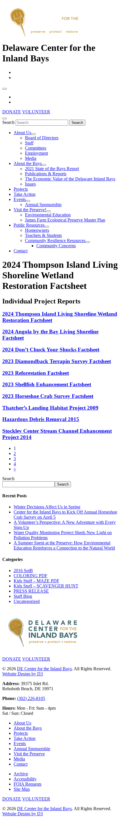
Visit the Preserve (29, 753)
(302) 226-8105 (31, 698)
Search (8, 122)
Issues (30, 184)
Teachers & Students (43, 235)
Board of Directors (41, 137)
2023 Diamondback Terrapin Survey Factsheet (56, 361)
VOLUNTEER (36, 111)
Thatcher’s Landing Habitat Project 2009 (50, 408)
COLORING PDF (30, 575)
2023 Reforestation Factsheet (35, 373)
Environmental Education (48, 214)
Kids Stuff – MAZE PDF (36, 580)
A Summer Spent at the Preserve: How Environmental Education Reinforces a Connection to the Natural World (64, 545)
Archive (21, 773)
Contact (21, 250)
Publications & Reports (45, 173)
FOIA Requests (27, 784)
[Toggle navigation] (4, 89)
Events (20, 199)
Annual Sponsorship (43, 204)
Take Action (24, 194)
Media (30, 158)
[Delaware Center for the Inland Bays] (44, 37)
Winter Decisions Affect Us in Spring (47, 506)
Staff (29, 142)
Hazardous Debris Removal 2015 (40, 419)
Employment (36, 153)
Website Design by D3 (22, 673)
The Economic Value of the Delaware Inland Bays (70, 178)
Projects (21, 189)
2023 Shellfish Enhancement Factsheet (46, 384)
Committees (35, 148)
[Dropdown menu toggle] (33, 134)
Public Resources (29, 225)
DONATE (11, 111)
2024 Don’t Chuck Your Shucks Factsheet (50, 350)
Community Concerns (56, 245)
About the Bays (28, 163)
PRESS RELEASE (31, 591)
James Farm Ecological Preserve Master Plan (65, 220)
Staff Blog (23, 596)
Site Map (22, 789)
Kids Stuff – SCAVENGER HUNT (46, 585)
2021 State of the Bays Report (52, 168)
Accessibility (25, 778)
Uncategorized (27, 601)
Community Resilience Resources (55, 240)
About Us (22, 132)
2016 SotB (23, 570)
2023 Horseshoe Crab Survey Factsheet (47, 396)
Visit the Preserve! (30, 209)
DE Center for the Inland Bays (44, 668)
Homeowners (37, 230)
